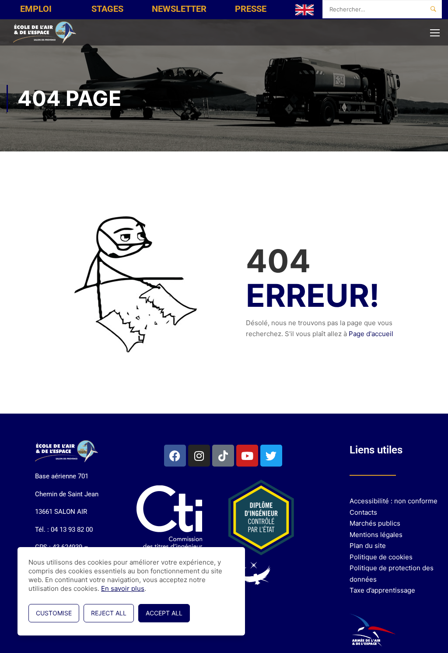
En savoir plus (122, 588)
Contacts (363, 512)
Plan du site (368, 545)
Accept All (164, 613)
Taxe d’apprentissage (382, 590)
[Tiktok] (223, 456)
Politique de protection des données (392, 573)
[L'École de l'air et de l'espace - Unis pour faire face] (46, 32)
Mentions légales (376, 534)
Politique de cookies (381, 557)
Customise (54, 613)
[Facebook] (175, 456)
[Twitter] (271, 456)
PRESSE (250, 9)
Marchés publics (375, 523)
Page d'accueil (371, 334)
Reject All (108, 613)
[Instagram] (199, 456)
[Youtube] (247, 456)
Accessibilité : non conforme (394, 501)
